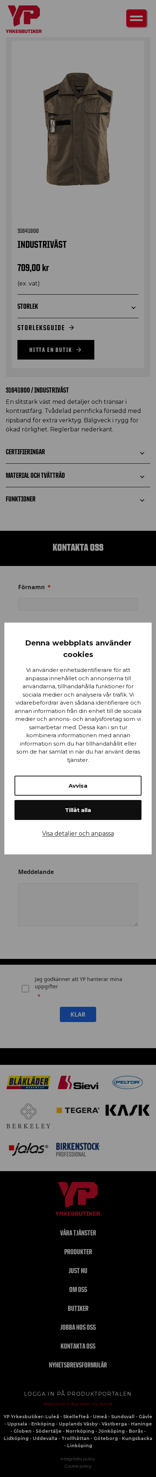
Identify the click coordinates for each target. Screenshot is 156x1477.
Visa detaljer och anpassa (78, 833)
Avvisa (78, 785)
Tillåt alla (78, 810)
